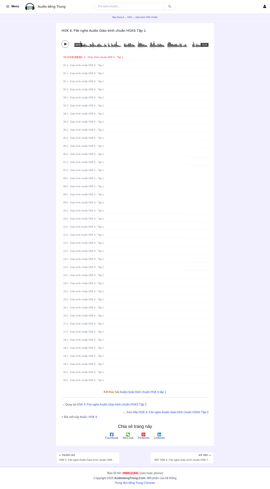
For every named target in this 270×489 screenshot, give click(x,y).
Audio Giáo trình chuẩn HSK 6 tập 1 (143, 392)
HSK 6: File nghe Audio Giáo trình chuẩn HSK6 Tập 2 (173, 412)
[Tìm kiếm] (169, 6)
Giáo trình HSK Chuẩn (146, 17)
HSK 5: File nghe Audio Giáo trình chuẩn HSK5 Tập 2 (112, 404)
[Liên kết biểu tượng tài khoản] (264, 6)
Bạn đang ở (118, 17)
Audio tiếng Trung (52, 6)
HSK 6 (93, 417)
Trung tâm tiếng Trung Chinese (135, 482)
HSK (129, 17)
